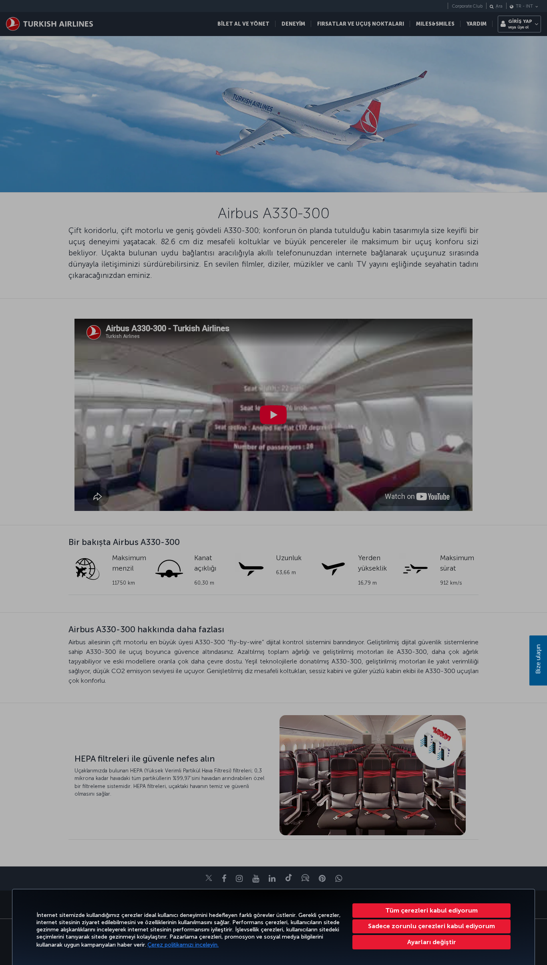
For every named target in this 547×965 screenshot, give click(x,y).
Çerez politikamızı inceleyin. (183, 944)
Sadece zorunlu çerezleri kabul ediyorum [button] (431, 926)
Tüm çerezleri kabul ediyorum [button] (431, 910)
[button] (431, 942)
